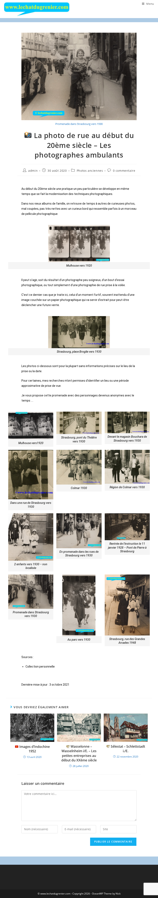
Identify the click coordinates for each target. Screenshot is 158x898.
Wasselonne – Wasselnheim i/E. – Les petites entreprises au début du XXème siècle (79, 753)
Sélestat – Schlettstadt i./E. (127, 748)
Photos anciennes (90, 171)
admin (33, 171)
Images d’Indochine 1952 (34, 748)
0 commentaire (124, 171)
